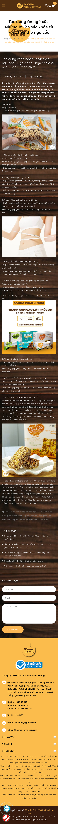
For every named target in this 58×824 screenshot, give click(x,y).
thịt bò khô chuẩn (20, 519)
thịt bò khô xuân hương (39, 519)
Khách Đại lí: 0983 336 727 (17, 708)
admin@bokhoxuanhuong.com (22, 730)
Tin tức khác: (9, 530)
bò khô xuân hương (17, 515)
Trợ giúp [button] (7, 744)
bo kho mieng (19, 511)
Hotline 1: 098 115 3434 (17, 702)
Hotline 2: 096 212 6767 (18, 705)
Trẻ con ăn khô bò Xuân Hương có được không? (25, 566)
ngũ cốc (30, 515)
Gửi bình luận (12, 629)
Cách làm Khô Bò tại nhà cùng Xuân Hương (23, 561)
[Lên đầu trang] (51, 809)
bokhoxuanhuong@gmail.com (21, 722)
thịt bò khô (7, 519)
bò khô (9, 511)
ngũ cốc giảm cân (43, 515)
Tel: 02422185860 (15, 715)
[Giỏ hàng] (54, 6)
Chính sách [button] (8, 751)
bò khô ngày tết (33, 511)
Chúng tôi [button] (8, 737)
